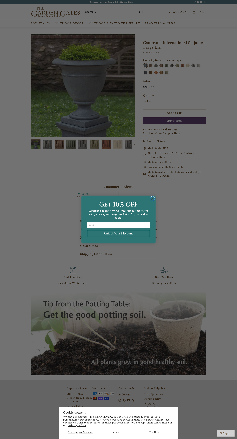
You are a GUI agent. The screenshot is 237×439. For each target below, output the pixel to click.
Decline (154, 432)
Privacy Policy (77, 425)
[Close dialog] (152, 199)
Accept (117, 432)
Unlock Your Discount (118, 233)
